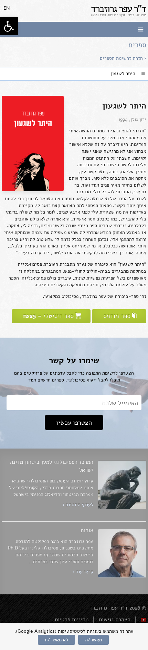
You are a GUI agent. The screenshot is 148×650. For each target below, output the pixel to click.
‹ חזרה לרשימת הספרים (123, 58)
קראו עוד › (83, 571)
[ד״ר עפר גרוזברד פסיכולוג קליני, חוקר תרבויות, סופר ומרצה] (118, 11)
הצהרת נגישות (114, 619)
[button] (9, 26)
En (6, 8)
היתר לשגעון (123, 73)
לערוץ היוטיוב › (77, 504)
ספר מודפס (117, 316)
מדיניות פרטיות (71, 619)
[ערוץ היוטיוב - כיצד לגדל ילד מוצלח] (143, 619)
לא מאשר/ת (56, 640)
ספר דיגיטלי (49, 316)
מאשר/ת (93, 640)
